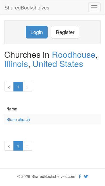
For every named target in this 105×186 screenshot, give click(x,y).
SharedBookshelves (26, 7)
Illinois (16, 63)
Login (37, 31)
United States (57, 63)
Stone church (18, 119)
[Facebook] (80, 176)
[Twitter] (86, 176)
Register (65, 31)
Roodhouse (73, 54)
